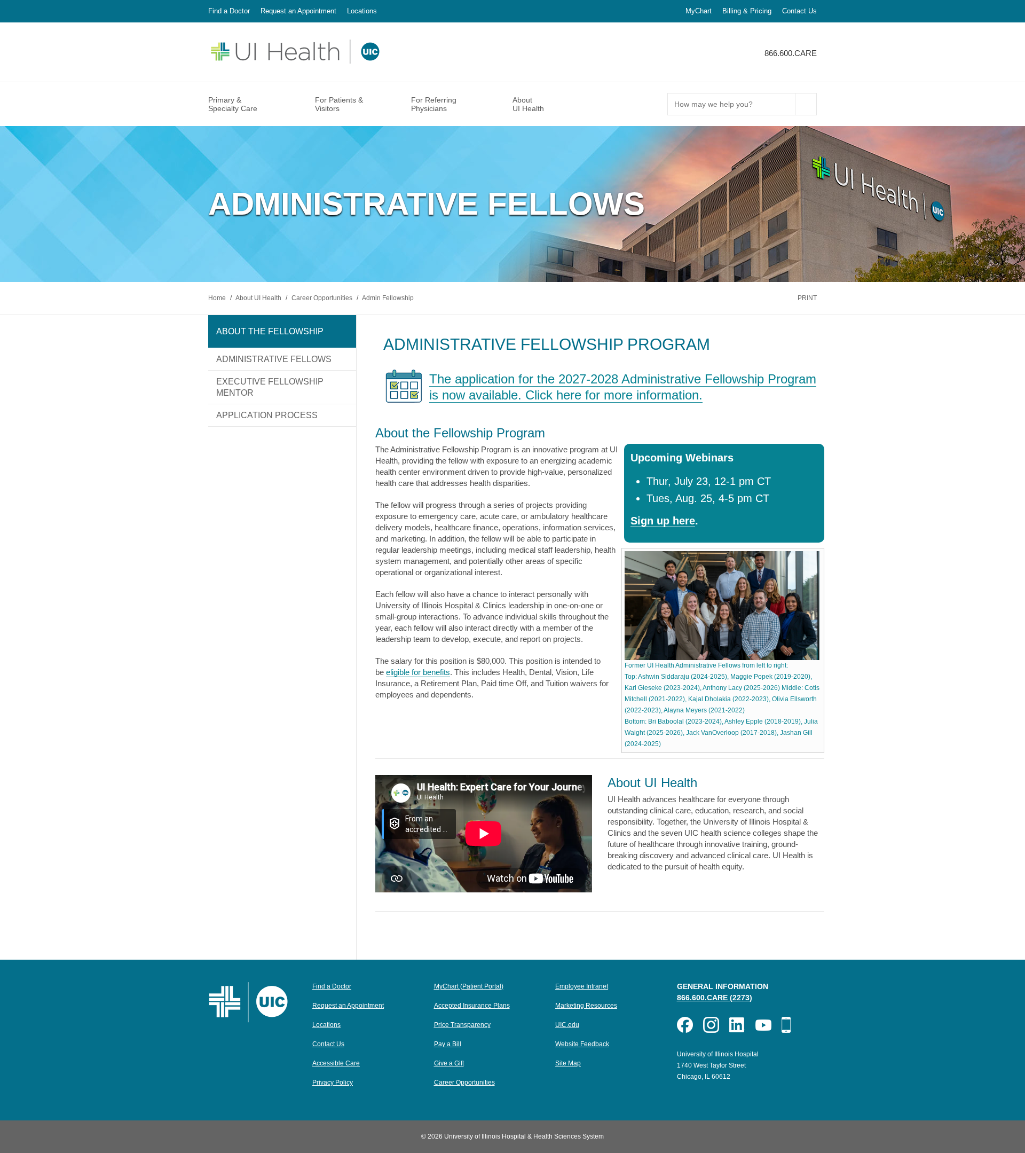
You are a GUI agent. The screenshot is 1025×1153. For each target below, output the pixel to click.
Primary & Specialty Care (232, 104)
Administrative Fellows (274, 359)
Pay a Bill (447, 1044)
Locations (362, 11)
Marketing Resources (586, 1005)
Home (217, 298)
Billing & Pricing (746, 11)
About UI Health (528, 104)
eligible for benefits (418, 672)
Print (807, 298)
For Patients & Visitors (339, 104)
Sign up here (662, 521)
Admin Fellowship (388, 298)
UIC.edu (567, 1025)
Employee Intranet (581, 986)
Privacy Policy (332, 1082)
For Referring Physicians (433, 104)
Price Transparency (462, 1025)
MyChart (698, 11)
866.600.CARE (790, 53)
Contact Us (799, 11)
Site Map (568, 1063)
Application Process (267, 415)
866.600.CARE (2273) (714, 997)
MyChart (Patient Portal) (468, 986)
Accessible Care (336, 1063)
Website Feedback (582, 1044)
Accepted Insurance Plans (472, 1005)
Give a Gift (449, 1063)
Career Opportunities (322, 298)
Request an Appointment (298, 11)
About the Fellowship (270, 331)
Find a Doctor (229, 11)
